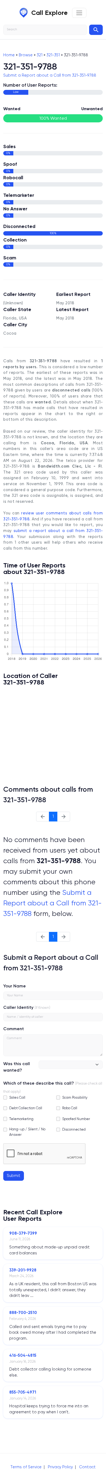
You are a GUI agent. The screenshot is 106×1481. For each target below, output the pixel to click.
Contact (87, 1467)
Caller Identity (18, 1007)
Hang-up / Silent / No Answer (27, 1131)
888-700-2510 (23, 1312)
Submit (13, 1175)
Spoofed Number (76, 1119)
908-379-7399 (23, 1233)
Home (9, 55)
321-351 (53, 55)
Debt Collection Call (25, 1108)
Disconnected (74, 1129)
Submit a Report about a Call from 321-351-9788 (49, 75)
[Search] (96, 30)
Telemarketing (21, 1119)
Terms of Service (26, 1467)
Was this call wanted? (16, 1067)
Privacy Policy (60, 1467)
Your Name (14, 986)
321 (39, 55)
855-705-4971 (22, 1392)
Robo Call (69, 1108)
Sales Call (17, 1097)
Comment (13, 1028)
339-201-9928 (22, 1270)
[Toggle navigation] (79, 13)
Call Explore (49, 13)
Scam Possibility (75, 1097)
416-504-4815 (22, 1355)
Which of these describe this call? (38, 1083)
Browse (26, 55)
